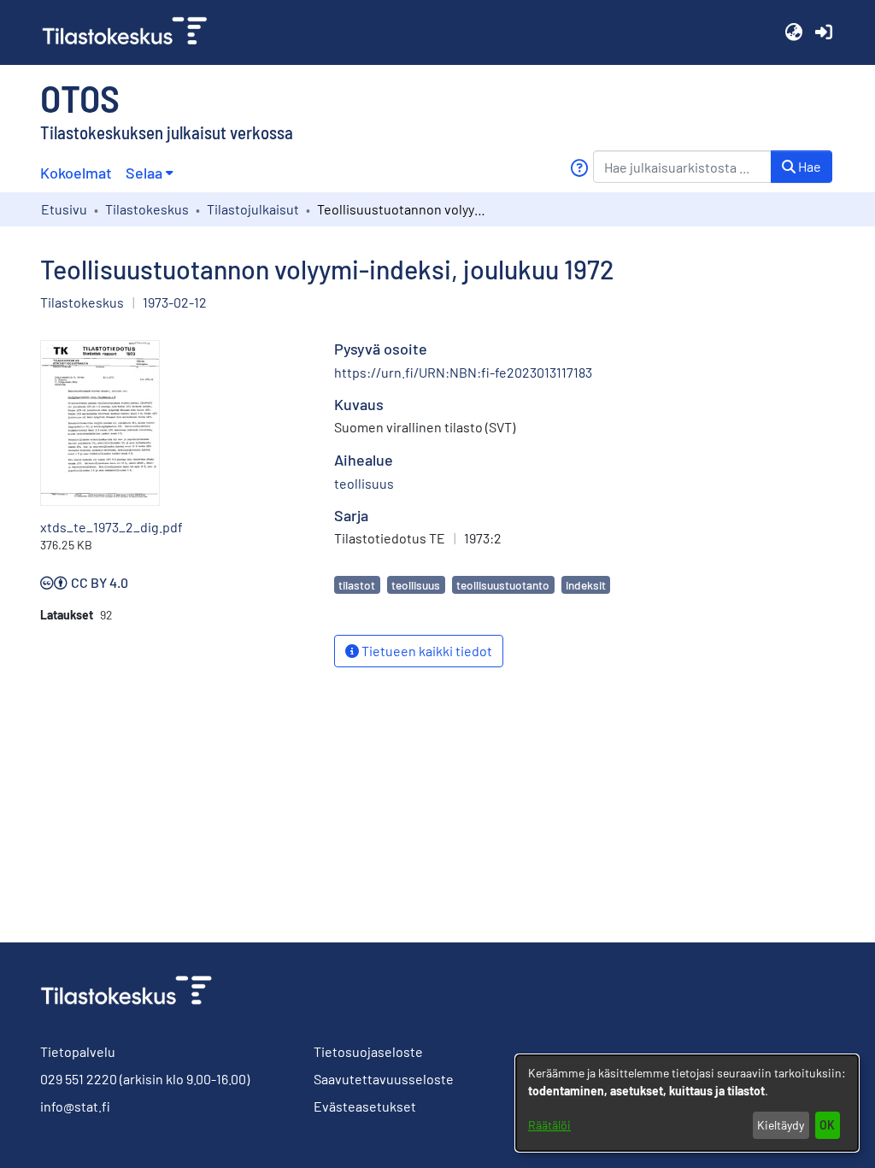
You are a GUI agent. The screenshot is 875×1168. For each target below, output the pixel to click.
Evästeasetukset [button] (365, 1106)
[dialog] (687, 1103)
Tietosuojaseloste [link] (368, 1051)
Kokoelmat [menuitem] (76, 172)
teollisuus (415, 585)
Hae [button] (808, 166)
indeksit (586, 585)
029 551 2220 (78, 1079)
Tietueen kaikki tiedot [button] (425, 651)
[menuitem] (149, 173)
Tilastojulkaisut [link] (253, 209)
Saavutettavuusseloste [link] (384, 1079)
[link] (131, 32)
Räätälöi (549, 1125)
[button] (793, 32)
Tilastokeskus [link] (147, 209)
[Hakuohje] (579, 168)
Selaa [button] (144, 172)
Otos (80, 97)
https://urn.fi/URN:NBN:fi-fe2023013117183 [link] (463, 372)
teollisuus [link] (364, 483)
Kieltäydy (780, 1125)
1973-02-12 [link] (175, 302)
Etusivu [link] (64, 209)
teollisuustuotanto (502, 585)
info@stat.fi (75, 1106)
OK (827, 1125)
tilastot (356, 585)
